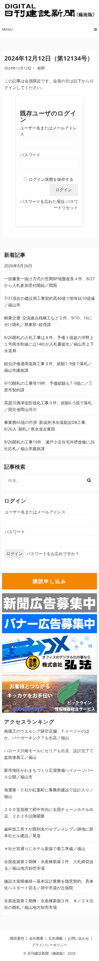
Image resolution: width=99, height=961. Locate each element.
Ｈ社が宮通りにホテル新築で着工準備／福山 (44, 848)
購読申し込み (49, 581)
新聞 (40, 68)
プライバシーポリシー (49, 944)
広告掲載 (55, 938)
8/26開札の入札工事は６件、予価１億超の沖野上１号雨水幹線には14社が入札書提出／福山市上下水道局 (49, 344)
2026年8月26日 (18, 266)
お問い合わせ (78, 938)
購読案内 (17, 938)
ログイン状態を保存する (51, 179)
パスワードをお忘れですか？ (52, 553)
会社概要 (36, 938)
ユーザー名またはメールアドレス (35, 512)
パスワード (30, 155)
